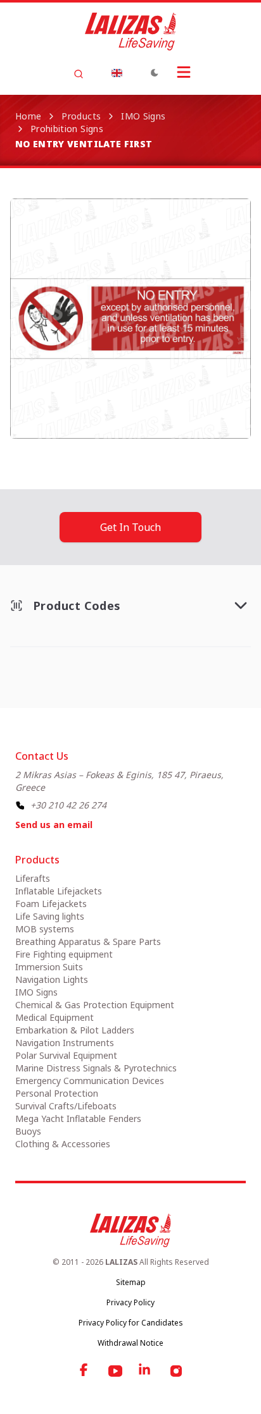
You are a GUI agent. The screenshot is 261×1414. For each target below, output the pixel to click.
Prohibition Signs (66, 129)
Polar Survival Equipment (66, 1055)
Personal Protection (56, 1093)
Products (81, 116)
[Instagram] (176, 1371)
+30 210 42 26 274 (68, 805)
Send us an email (53, 825)
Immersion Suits (49, 967)
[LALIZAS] (130, 32)
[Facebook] (85, 1371)
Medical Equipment (54, 1017)
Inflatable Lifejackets (58, 891)
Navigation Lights (51, 979)
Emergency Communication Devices (89, 1081)
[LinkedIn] (145, 1371)
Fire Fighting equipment (64, 954)
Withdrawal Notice (130, 1343)
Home (28, 116)
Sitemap (131, 1282)
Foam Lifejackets (51, 904)
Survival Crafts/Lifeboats (66, 1106)
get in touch (130, 527)
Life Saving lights (49, 916)
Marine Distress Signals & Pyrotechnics (96, 1068)
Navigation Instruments (64, 1043)
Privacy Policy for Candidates (131, 1322)
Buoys (28, 1131)
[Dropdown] (116, 72)
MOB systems (44, 929)
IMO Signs (143, 116)
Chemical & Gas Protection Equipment (94, 1005)
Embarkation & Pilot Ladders (74, 1030)
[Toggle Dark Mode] (154, 72)
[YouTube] (115, 1371)
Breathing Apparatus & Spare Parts (88, 942)
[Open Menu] (183, 72)
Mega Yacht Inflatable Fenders (78, 1118)
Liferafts (32, 878)
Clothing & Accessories (62, 1144)
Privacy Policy (130, 1302)
